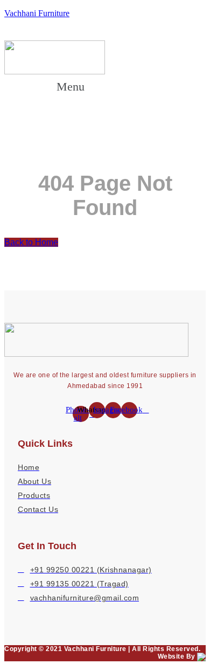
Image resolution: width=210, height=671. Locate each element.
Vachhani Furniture (36, 13)
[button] (81, 86)
